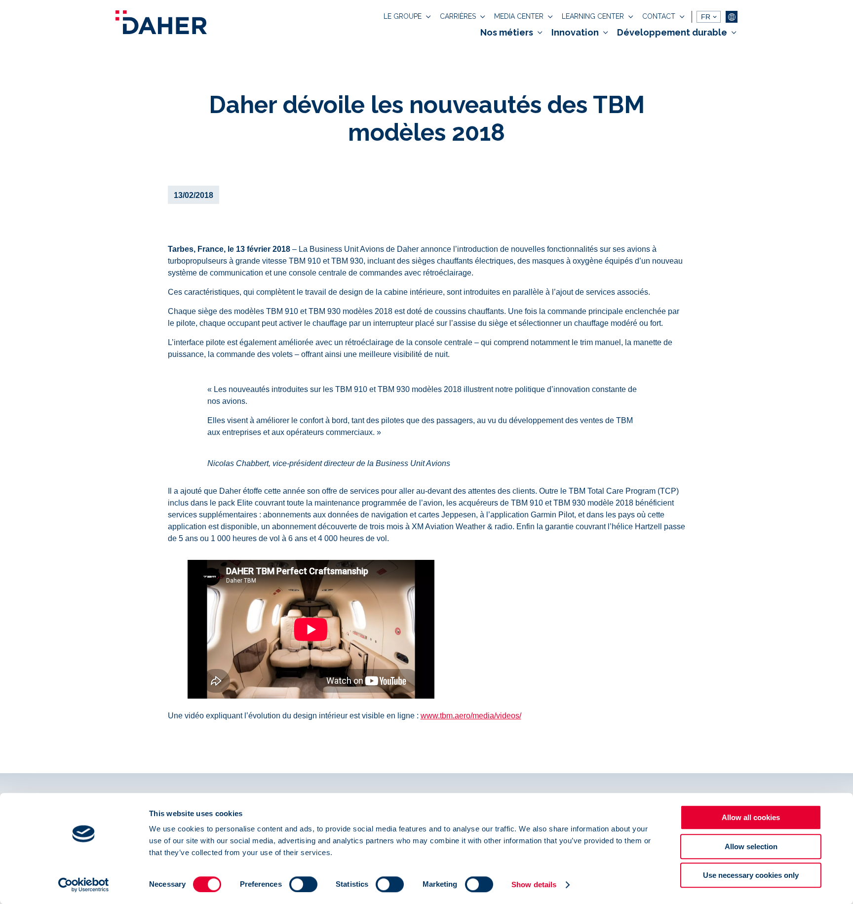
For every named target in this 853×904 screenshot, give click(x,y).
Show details (533, 884)
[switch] (303, 884)
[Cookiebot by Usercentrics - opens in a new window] (83, 884)
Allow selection (751, 846)
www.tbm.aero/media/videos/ (471, 715)
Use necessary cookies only (751, 875)
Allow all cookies (751, 817)
